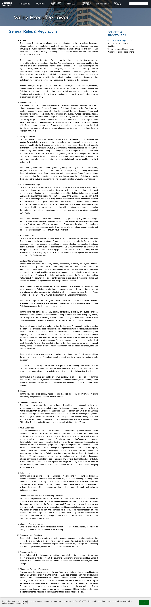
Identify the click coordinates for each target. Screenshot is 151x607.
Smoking (111, 46)
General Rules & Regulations (119, 41)
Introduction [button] (25, 4)
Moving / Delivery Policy (117, 43)
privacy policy (69, 601)
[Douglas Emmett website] (7, 3)
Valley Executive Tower (41, 17)
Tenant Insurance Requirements (120, 49)
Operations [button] (41, 4)
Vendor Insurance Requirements (120, 52)
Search (144, 3)
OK (144, 602)
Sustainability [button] (102, 4)
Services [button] (71, 4)
